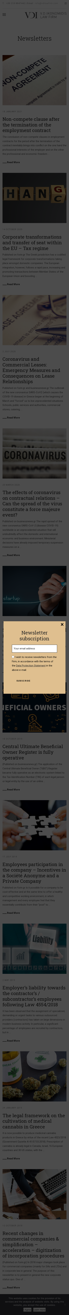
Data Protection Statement (31, 665)
